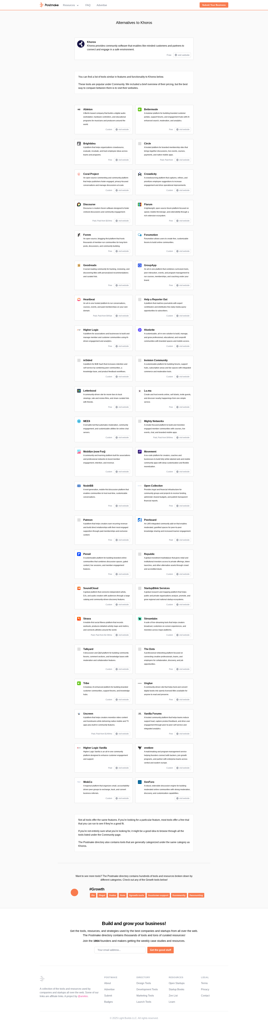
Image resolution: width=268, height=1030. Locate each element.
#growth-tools (136, 895)
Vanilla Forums (153, 713)
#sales (112, 895)
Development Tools (147, 989)
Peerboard (150, 520)
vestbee (148, 747)
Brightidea (89, 143)
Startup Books (176, 989)
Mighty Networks (154, 421)
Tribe (86, 683)
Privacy (205, 989)
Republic (149, 554)
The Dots (149, 649)
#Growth (97, 889)
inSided (87, 360)
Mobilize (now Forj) (94, 451)
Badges (108, 1002)
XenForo (149, 782)
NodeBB (88, 485)
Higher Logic (90, 330)
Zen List (173, 995)
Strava (87, 618)
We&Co (87, 782)
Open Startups (177, 983)
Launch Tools (143, 1002)
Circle (147, 143)
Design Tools (143, 983)
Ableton (88, 109)
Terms (204, 983)
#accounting (196, 895)
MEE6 (86, 421)
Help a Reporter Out (155, 299)
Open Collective (153, 485)
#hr (93, 895)
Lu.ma (147, 390)
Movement (150, 451)
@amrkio (83, 996)
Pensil (87, 554)
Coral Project (91, 174)
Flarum (148, 204)
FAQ (87, 5)
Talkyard (88, 649)
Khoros (91, 42)
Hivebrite (149, 330)
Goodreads (89, 265)
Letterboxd (89, 390)
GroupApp (150, 265)
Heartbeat (89, 299)
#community (178, 895)
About (107, 983)
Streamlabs (150, 618)
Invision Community (156, 360)
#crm (122, 895)
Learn (172, 1002)
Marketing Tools (145, 995)
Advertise (102, 5)
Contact (205, 995)
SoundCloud (90, 588)
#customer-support (158, 895)
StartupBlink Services (157, 588)
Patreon (88, 520)
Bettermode (151, 109)
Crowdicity (150, 174)
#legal (102, 895)
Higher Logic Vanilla (95, 747)
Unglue (148, 683)
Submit (108, 995)
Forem (87, 235)
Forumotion (151, 235)
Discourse (89, 204)
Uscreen (88, 713)
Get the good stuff (160, 950)
